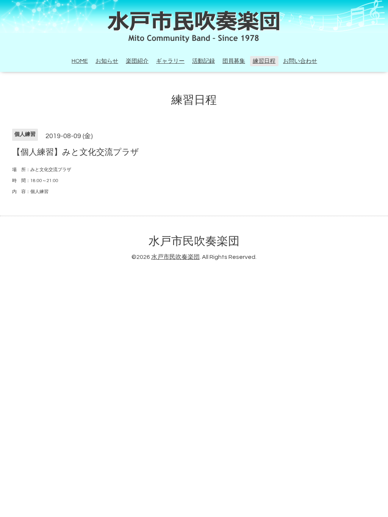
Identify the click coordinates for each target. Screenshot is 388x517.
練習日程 (264, 61)
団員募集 (233, 61)
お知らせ (106, 61)
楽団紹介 (137, 61)
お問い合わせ (300, 61)
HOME (80, 61)
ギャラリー (170, 61)
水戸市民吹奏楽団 (194, 241)
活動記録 (203, 61)
